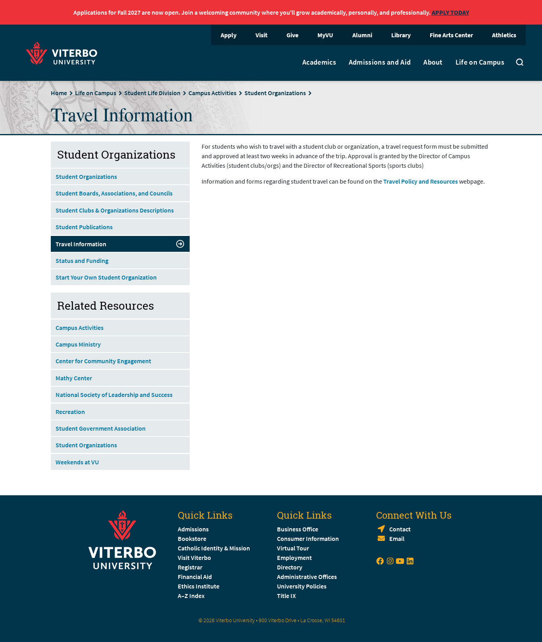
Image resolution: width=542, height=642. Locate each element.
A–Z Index (191, 596)
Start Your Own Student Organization (106, 277)
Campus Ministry (78, 344)
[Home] (64, 52)
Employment (294, 558)
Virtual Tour (293, 548)
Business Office (297, 529)
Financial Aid (195, 577)
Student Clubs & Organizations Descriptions (115, 210)
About (433, 62)
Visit (261, 35)
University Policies (302, 586)
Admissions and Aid (380, 62)
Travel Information (81, 244)
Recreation (70, 412)
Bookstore (192, 538)
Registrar (190, 567)
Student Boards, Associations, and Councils (114, 193)
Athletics (504, 35)
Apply (228, 35)
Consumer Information (308, 538)
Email (396, 538)
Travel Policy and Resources (420, 181)
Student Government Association (101, 428)
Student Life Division (152, 93)
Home (59, 93)
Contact (400, 529)
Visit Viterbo (194, 558)
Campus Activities (212, 93)
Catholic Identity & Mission (214, 548)
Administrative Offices (307, 577)
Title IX (286, 596)
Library (401, 35)
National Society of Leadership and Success (114, 395)
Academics (319, 62)
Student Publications (84, 227)
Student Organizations (275, 93)
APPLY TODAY (450, 12)
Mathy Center (74, 378)
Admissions (193, 529)
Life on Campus (480, 62)
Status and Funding (82, 260)
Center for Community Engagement (103, 361)
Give (292, 35)
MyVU (325, 35)
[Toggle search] (520, 63)
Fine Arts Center (451, 35)
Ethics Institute (198, 586)
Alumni (362, 35)
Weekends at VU (77, 462)
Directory (290, 567)
